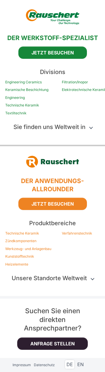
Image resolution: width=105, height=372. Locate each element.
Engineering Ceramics (23, 82)
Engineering (15, 98)
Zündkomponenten (20, 241)
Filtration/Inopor (75, 82)
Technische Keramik (22, 105)
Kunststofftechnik (19, 256)
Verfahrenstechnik (77, 233)
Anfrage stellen (52, 344)
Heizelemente (16, 264)
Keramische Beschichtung (26, 90)
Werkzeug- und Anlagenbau (28, 249)
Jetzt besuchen (53, 53)
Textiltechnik (16, 113)
